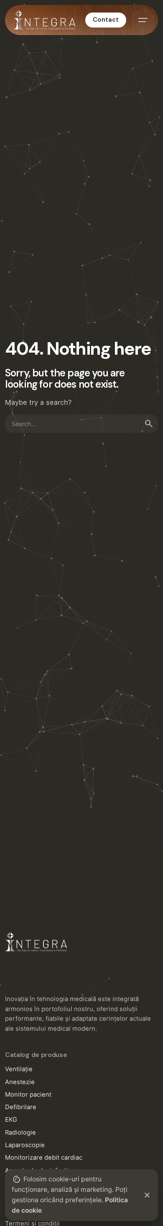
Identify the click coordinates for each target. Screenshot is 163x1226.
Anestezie (20, 1082)
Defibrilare (20, 1107)
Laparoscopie (25, 1145)
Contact (106, 19)
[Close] (147, 1195)
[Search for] (81, 423)
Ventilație (19, 1069)
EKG (11, 1119)
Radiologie (20, 1132)
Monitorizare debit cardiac (43, 1157)
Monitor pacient (28, 1094)
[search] (149, 423)
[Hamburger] (143, 20)
